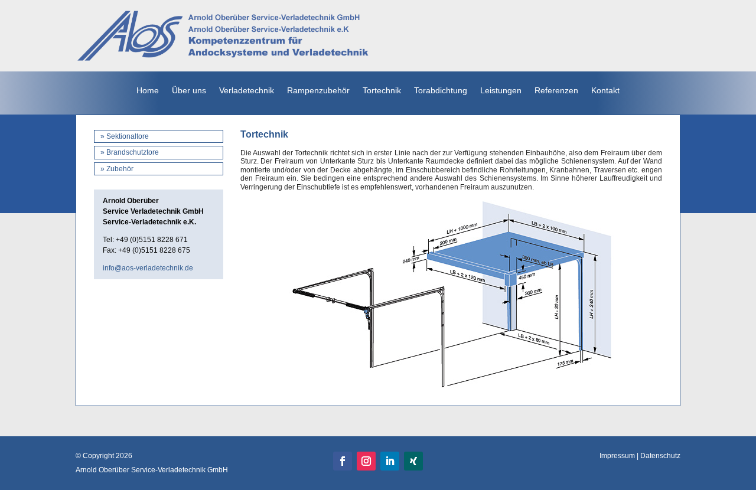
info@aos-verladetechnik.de (148, 268)
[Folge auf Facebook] (342, 461)
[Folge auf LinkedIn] (389, 461)
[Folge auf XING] (413, 461)
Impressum (617, 456)
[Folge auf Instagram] (366, 461)
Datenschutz (660, 456)
